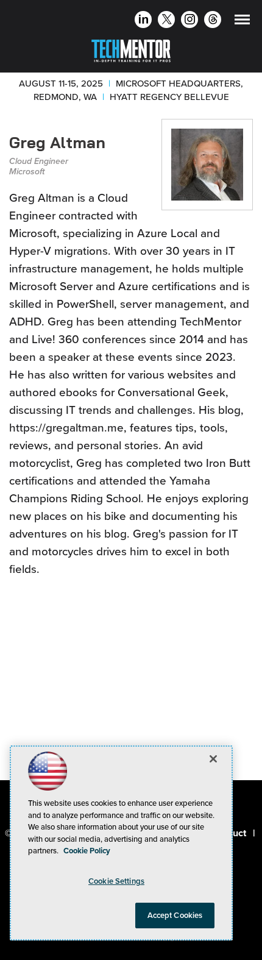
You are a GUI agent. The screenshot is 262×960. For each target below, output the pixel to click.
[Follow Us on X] (166, 21)
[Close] (213, 758)
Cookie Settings (116, 881)
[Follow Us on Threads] (213, 21)
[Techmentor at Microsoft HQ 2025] (131, 48)
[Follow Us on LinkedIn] (143, 21)
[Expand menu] (242, 22)
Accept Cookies (175, 915)
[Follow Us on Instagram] (190, 21)
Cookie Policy (86, 850)
